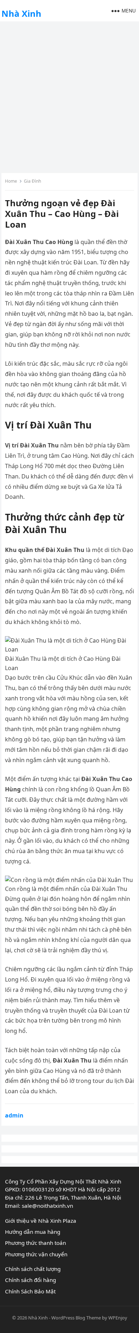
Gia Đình (32, 181)
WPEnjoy (117, 1317)
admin (14, 1115)
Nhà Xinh (21, 13)
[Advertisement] (69, 96)
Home (11, 181)
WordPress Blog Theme (76, 1317)
